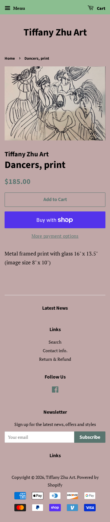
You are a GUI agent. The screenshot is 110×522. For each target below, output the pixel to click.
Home (10, 58)
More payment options (55, 236)
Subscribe (89, 437)
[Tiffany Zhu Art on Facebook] (55, 390)
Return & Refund (55, 359)
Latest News (55, 308)
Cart (100, 9)
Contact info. (55, 350)
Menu (18, 8)
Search (55, 342)
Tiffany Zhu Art (55, 32)
